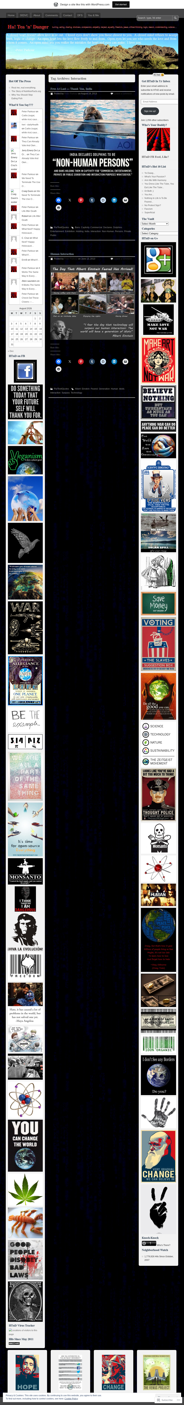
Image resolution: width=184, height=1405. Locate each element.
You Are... (149, 194)
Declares (107, 227)
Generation (104, 389)
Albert (78, 389)
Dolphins (117, 227)
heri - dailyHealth (30, 124)
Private (127, 231)
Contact (67, 15)
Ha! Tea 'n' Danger (28, 26)
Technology (76, 393)
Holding (80, 231)
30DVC (24, 15)
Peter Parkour (71, 93)
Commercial (96, 227)
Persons (119, 231)
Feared (94, 389)
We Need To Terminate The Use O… (31, 182)
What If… (26, 255)
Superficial (149, 212)
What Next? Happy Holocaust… (30, 242)
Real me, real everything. (24, 87)
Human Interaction (62, 254)
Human (114, 389)
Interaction (96, 231)
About (36, 15)
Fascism (148, 209)
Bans (77, 227)
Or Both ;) (149, 191)
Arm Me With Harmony (155, 180)
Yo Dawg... (149, 173)
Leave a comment (123, 93)
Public (53, 235)
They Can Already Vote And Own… (30, 158)
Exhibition (70, 231)
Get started (121, 4)
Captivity (85, 227)
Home (11, 15)
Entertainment (57, 231)
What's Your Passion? (155, 176)
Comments (51, 15)
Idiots (121, 389)
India (87, 231)
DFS (79, 15)
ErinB (24, 260)
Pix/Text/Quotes (61, 227)
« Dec (11, 351)
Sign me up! (150, 111)
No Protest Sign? (152, 205)
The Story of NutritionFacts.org (26, 91)
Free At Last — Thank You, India (71, 88)
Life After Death (29, 211)
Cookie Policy (71, 1398)
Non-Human (108, 231)
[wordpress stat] (14, 1344)
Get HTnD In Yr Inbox (156, 81)
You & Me (93, 15)
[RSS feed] (158, 75)
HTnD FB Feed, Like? (155, 157)
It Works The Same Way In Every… (31, 272)
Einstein (86, 389)
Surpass (66, 393)
